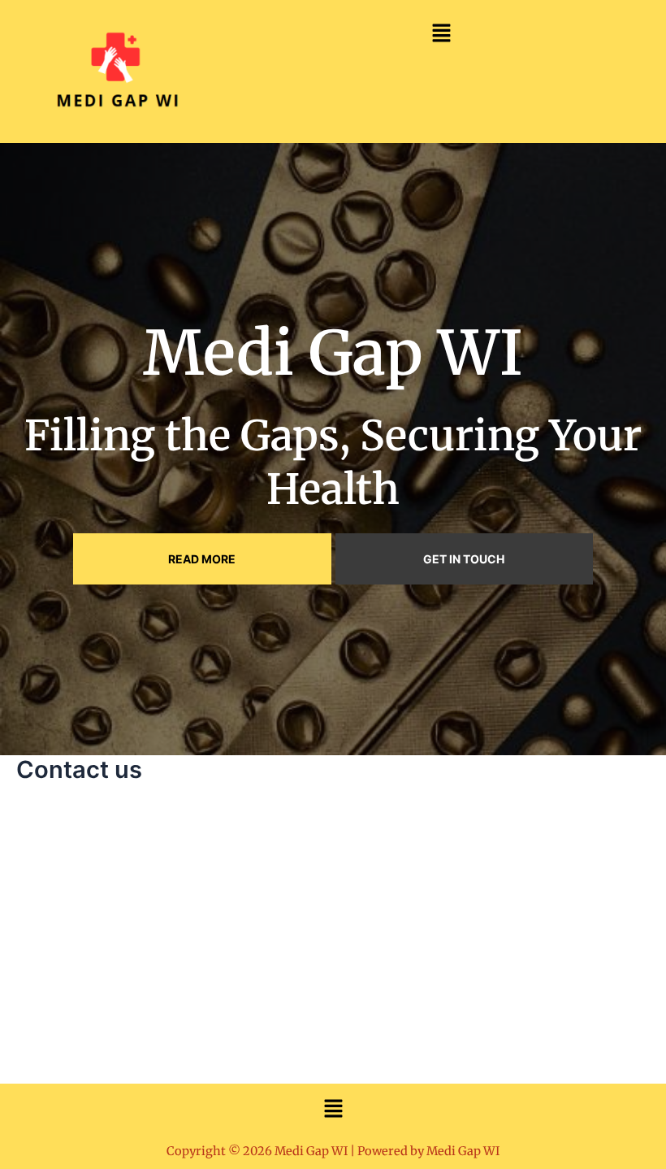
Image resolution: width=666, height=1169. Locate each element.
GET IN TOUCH (463, 559)
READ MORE (202, 559)
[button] (441, 33)
